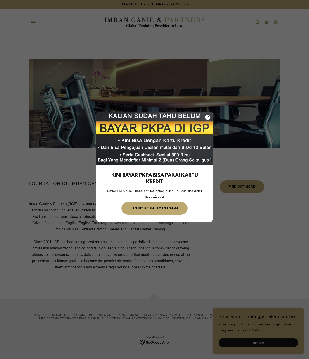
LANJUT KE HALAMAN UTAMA (154, 208)
